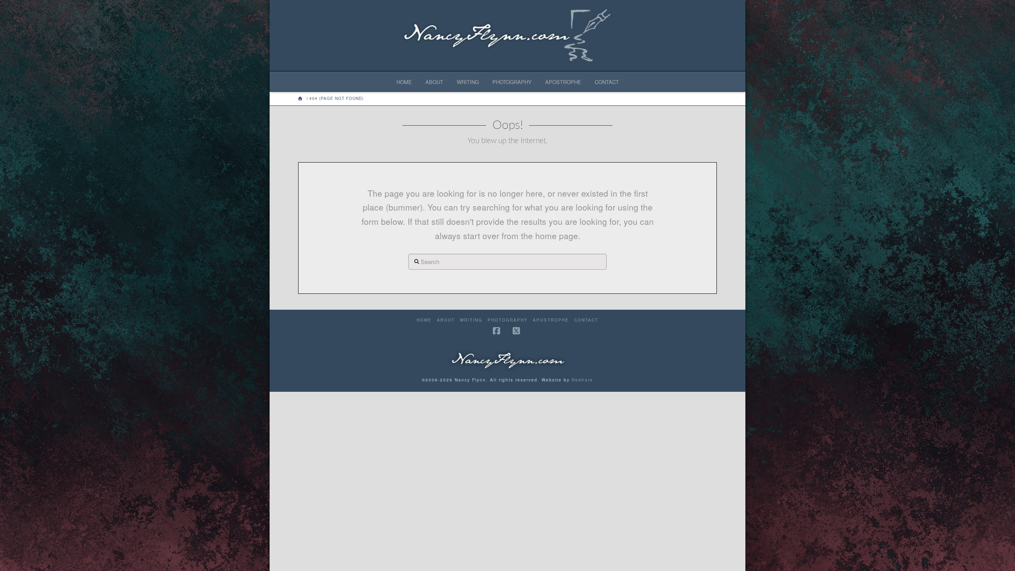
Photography (508, 320)
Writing (471, 320)
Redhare (582, 380)
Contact (586, 320)
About (446, 320)
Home (424, 320)
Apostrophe (551, 320)
